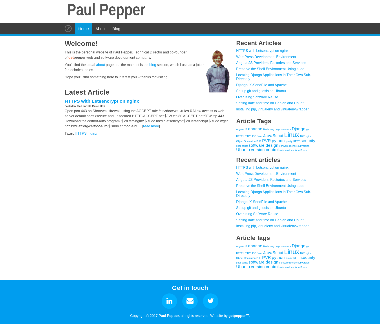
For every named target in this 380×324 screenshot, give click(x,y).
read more (151, 126)
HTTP (239, 136)
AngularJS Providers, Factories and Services (271, 63)
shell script (242, 146)
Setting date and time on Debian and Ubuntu (270, 103)
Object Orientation (246, 141)
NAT (302, 136)
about (100, 65)
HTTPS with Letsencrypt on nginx (102, 101)
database (286, 129)
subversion (303, 146)
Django (298, 128)
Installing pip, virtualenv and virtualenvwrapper (272, 109)
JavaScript (273, 135)
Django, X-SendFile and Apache (261, 85)
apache (255, 128)
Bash (266, 129)
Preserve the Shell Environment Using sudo (270, 69)
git (307, 129)
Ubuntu (243, 149)
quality (289, 141)
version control (265, 149)
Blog (116, 29)
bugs (277, 129)
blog (152, 65)
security (308, 140)
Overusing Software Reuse (257, 97)
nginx (92, 133)
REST (296, 141)
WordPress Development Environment (266, 57)
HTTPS (81, 133)
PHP (258, 141)
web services (287, 150)
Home (83, 29)
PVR (266, 140)
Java (259, 136)
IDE (254, 136)
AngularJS (241, 129)
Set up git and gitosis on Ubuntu (261, 91)
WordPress (301, 150)
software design (263, 145)
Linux (291, 134)
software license (288, 146)
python (278, 140)
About (100, 29)
